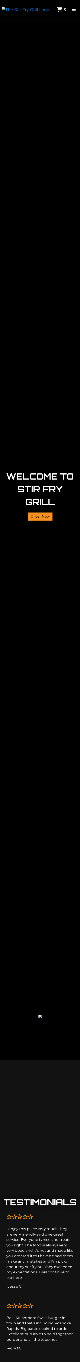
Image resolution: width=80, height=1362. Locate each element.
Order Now (40, 516)
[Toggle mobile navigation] (73, 9)
